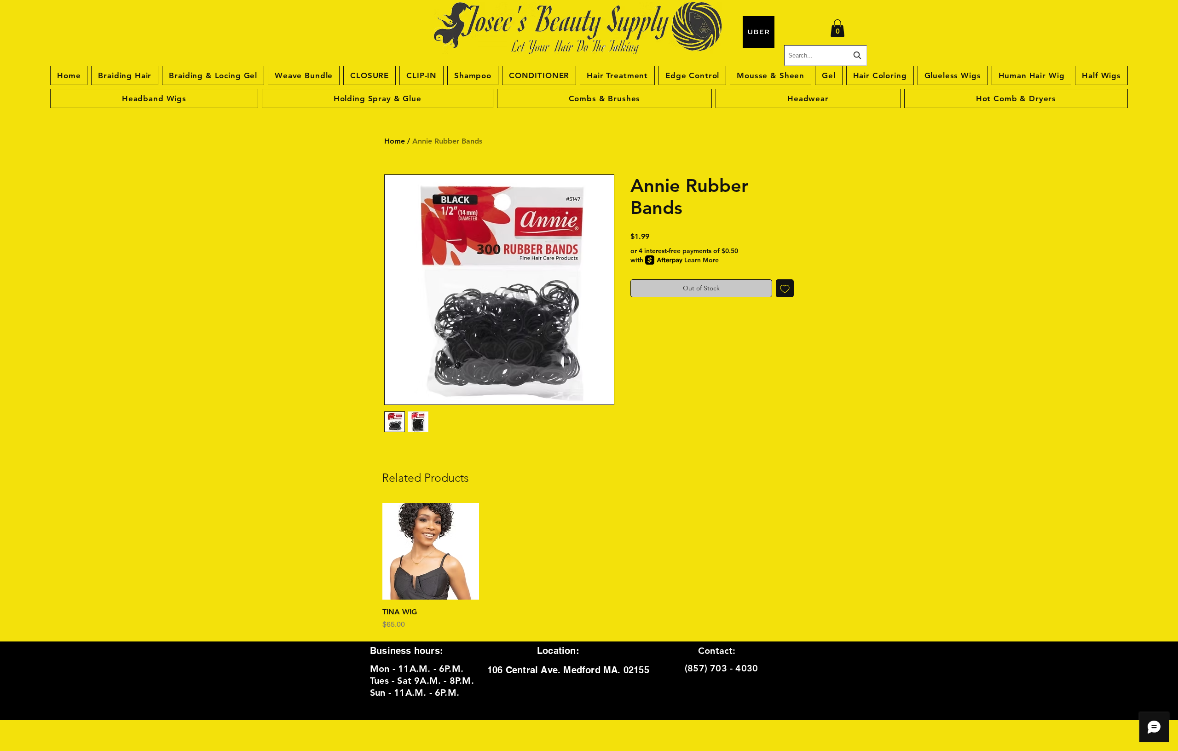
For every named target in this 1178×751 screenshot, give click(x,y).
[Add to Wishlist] (785, 288)
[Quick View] (430, 551)
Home (394, 141)
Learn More (701, 260)
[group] (589, 566)
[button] (837, 28)
